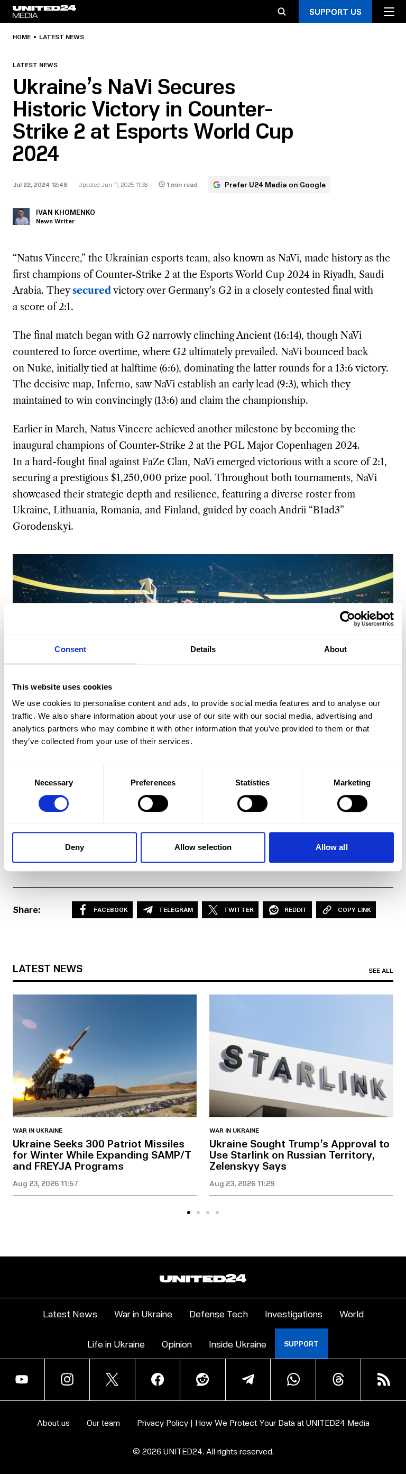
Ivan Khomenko (65, 212)
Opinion (177, 1343)
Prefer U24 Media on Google (275, 184)
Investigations (293, 1313)
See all (380, 970)
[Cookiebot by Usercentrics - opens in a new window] (347, 619)
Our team (103, 1422)
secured (91, 290)
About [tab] (335, 649)
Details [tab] (203, 649)
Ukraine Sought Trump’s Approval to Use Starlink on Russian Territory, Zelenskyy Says (299, 1154)
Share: (27, 909)
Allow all (332, 847)
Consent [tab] (70, 649)
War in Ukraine (37, 1130)
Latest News (70, 1313)
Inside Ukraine (237, 1343)
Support (301, 1344)
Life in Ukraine (116, 1343)
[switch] (153, 803)
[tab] (188, 1212)
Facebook (111, 909)
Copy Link (354, 909)
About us (53, 1422)
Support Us (335, 11)
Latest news (61, 37)
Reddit (295, 909)
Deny (74, 847)
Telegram (176, 909)
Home (22, 37)
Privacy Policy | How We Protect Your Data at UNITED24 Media (253, 1422)
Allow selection (203, 847)
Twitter (239, 909)
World (351, 1313)
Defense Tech (218, 1313)
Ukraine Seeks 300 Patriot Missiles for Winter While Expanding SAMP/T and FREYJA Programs (102, 1154)
